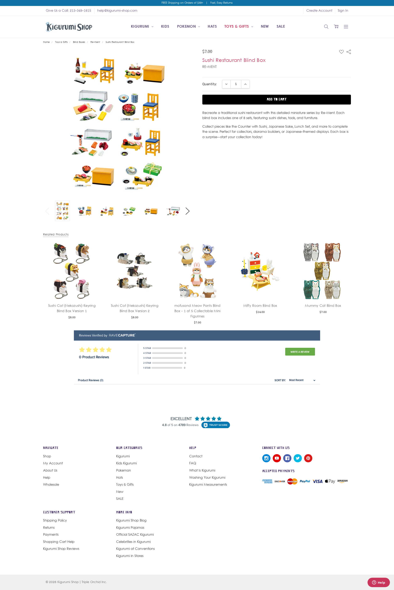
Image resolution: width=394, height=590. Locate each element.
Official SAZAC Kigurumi (135, 535)
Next (187, 211)
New (265, 26)
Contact (195, 456)
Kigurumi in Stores (129, 556)
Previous (47, 211)
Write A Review (300, 351)
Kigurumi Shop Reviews (61, 549)
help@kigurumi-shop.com (117, 11)
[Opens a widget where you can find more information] (378, 583)
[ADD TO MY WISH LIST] (92, 256)
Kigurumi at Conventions (135, 549)
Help (46, 478)
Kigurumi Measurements (208, 485)
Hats (212, 26)
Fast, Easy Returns (221, 3)
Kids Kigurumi (126, 463)
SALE (281, 26)
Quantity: (209, 84)
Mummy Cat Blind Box (323, 306)
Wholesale (51, 485)
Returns (49, 528)
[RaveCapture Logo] (121, 335)
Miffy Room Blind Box (260, 306)
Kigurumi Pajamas (130, 528)
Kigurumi (140, 26)
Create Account (319, 11)
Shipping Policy (55, 520)
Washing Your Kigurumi (207, 478)
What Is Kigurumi (202, 470)
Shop (47, 456)
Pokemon (187, 26)
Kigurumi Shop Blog (131, 520)
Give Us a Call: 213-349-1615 (68, 11)
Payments (50, 535)
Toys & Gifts (237, 26)
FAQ (192, 463)
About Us (50, 470)
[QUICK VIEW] (92, 250)
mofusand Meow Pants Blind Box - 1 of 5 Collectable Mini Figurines (197, 311)
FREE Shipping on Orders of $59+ (182, 3)
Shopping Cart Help (58, 542)
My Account (53, 463)
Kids (165, 26)
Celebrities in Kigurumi (133, 542)
